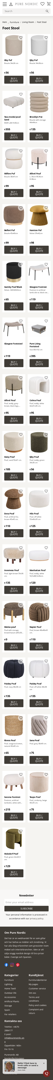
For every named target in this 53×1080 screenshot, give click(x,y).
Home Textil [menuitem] (10, 988)
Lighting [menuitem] (8, 984)
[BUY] (13, 80)
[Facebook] (7, 965)
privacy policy (36, 918)
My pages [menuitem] (33, 984)
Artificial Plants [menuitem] (11, 1001)
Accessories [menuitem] (10, 997)
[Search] (47, 11)
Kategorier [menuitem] (11, 975)
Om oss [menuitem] (32, 993)
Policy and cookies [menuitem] (38, 1005)
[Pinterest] (18, 965)
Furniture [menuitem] (9, 980)
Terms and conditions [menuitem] (34, 999)
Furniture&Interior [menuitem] (38, 980)
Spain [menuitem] (7, 1010)
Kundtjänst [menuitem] (36, 975)
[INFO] (39, 363)
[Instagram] (13, 965)
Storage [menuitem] (8, 1005)
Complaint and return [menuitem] (36, 1011)
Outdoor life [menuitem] (10, 993)
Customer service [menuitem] (37, 988)
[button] (4, 4)
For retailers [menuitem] (10, 1014)
